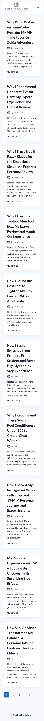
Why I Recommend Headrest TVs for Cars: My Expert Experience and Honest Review (21, 97)
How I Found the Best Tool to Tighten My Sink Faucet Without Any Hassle (19, 291)
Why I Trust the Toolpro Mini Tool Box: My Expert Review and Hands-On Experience (22, 226)
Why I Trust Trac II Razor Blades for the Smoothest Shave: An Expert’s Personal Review (21, 161)
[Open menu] (37, 7)
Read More (13, 72)
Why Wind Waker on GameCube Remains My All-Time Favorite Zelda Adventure (20, 32)
